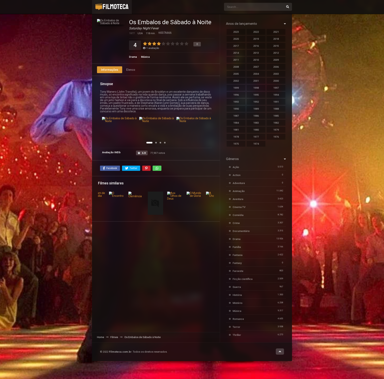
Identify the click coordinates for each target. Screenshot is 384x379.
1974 (256, 143)
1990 (236, 108)
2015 (276, 45)
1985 (276, 115)
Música (145, 57)
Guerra (237, 286)
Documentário (241, 231)
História (237, 294)
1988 (276, 108)
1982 (276, 122)
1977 (256, 136)
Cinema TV (239, 207)
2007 (256, 66)
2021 (276, 31)
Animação (239, 191)
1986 (256, 115)
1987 (236, 115)
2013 (256, 52)
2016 (256, 45)
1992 (256, 101)
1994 (276, 94)
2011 (236, 59)
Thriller (237, 334)
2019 (256, 38)
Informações (109, 69)
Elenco (130, 69)
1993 (236, 101)
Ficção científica (242, 279)
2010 (256, 59)
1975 (236, 143)
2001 (256, 80)
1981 (236, 129)
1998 (256, 87)
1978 (236, 136)
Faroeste (238, 271)
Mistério (237, 302)
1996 (236, 94)
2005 (236, 73)
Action (236, 175)
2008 (236, 66)
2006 (276, 66)
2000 (276, 80)
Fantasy (237, 263)
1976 (276, 136)
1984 (236, 122)
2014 (236, 52)
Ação (236, 167)
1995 (256, 94)
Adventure (239, 183)
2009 (276, 59)
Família (237, 247)
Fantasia (237, 255)
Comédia (238, 215)
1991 (276, 101)
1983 (256, 122)
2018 (276, 38)
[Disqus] (156, 277)
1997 (276, 87)
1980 (256, 129)
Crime (236, 223)
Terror (236, 326)
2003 (276, 73)
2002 (236, 80)
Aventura (238, 199)
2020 (236, 38)
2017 (236, 45)
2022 (256, 31)
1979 (276, 129)
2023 (236, 31)
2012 (276, 52)
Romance (238, 318)
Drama (133, 57)
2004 (256, 73)
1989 (256, 108)
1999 (236, 87)
